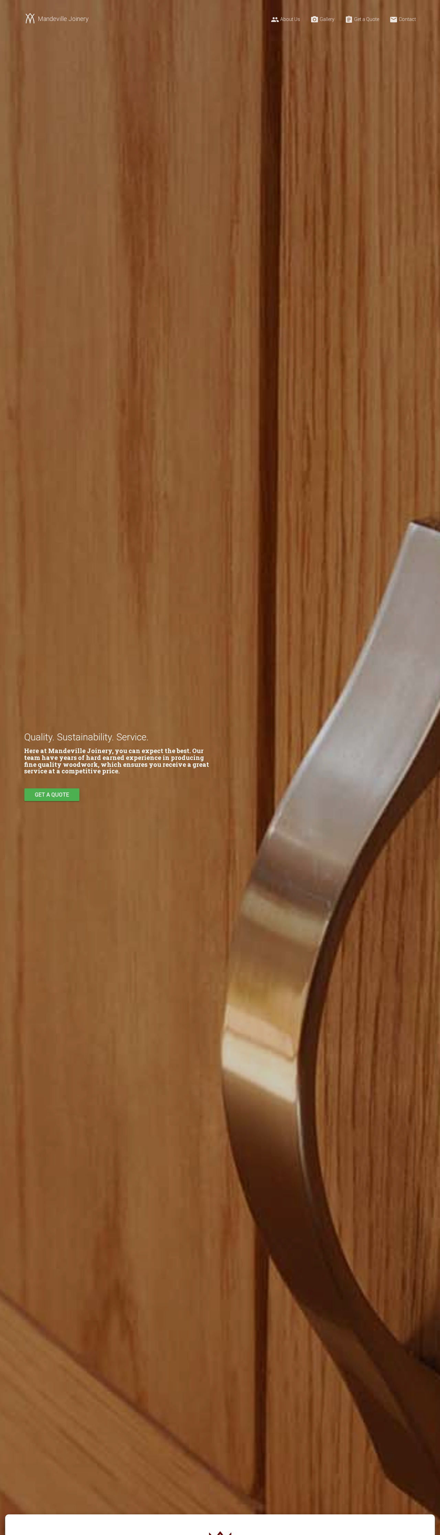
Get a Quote (362, 19)
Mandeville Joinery (63, 18)
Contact (402, 19)
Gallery (322, 19)
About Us (285, 19)
